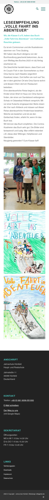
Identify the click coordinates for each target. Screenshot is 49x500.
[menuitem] (36, 9)
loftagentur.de (40, 494)
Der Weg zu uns (11, 410)
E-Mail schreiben (11, 405)
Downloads (8, 470)
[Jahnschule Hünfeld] (20, 9)
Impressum (8, 474)
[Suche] (36, 9)
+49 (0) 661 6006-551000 (22, 400)
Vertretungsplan (9, 466)
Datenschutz (8, 478)
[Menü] (41, 9)
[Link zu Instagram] (43, 497)
